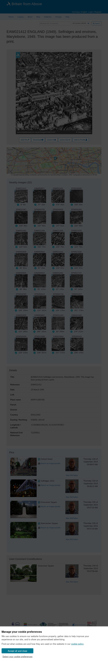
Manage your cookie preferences (22, 631)
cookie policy (77, 643)
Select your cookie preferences (17, 656)
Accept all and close (17, 650)
